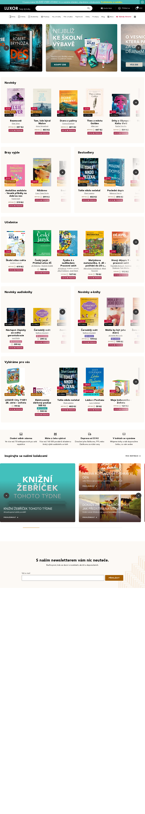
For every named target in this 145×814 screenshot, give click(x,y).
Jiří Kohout (62, 268)
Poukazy (46, 17)
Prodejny (95, 17)
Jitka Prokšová (63, 271)
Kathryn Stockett (42, 333)
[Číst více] (81, 48)
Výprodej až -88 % (91, 394)
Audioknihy (34, 17)
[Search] (88, 8)
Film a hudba (68, 17)
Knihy (13, 17)
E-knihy (23, 17)
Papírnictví (79, 17)
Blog (103, 17)
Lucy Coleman (94, 403)
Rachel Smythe (120, 126)
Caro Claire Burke (42, 193)
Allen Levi (94, 126)
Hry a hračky (56, 17)
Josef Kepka (74, 271)
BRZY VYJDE (10, 185)
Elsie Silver (16, 124)
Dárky (88, 17)
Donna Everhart (68, 124)
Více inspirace (132, 456)
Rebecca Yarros (115, 193)
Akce (112, 17)
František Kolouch (117, 266)
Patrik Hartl (16, 199)
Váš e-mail (26, 573)
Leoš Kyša (16, 338)
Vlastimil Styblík (47, 266)
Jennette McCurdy (116, 336)
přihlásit (114, 578)
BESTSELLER (10, 112)
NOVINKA (9, 115)
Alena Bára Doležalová (92, 268)
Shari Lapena (89, 193)
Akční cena (88, 391)
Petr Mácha (124, 268)
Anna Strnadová (42, 126)
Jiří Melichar (35, 266)
